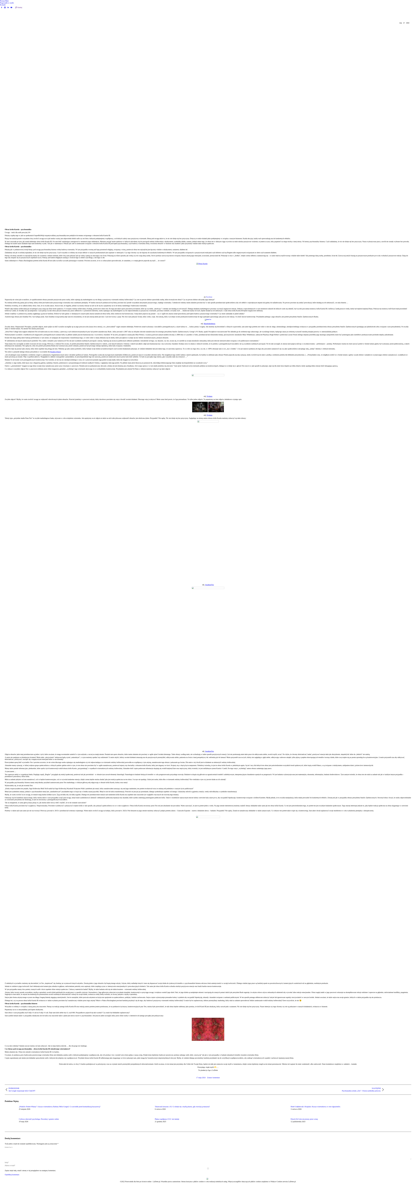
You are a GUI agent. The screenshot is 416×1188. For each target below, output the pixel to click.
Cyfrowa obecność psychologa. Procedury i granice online (39, 1119)
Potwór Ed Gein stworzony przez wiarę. (304, 1119)
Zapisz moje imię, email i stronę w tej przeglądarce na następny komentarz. (30, 1170)
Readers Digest (55, 352)
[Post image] (11, 1110)
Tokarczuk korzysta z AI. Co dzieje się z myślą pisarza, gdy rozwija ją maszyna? (182, 1107)
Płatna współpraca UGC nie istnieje (167, 1119)
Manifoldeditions (209, 324)
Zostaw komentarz (213, 1078)
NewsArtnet (209, 297)
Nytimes (209, 396)
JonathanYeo (209, 585)
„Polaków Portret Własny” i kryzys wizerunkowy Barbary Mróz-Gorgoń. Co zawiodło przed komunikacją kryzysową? (59, 1107)
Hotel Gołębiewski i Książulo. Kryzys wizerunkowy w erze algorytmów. (316, 1107)
